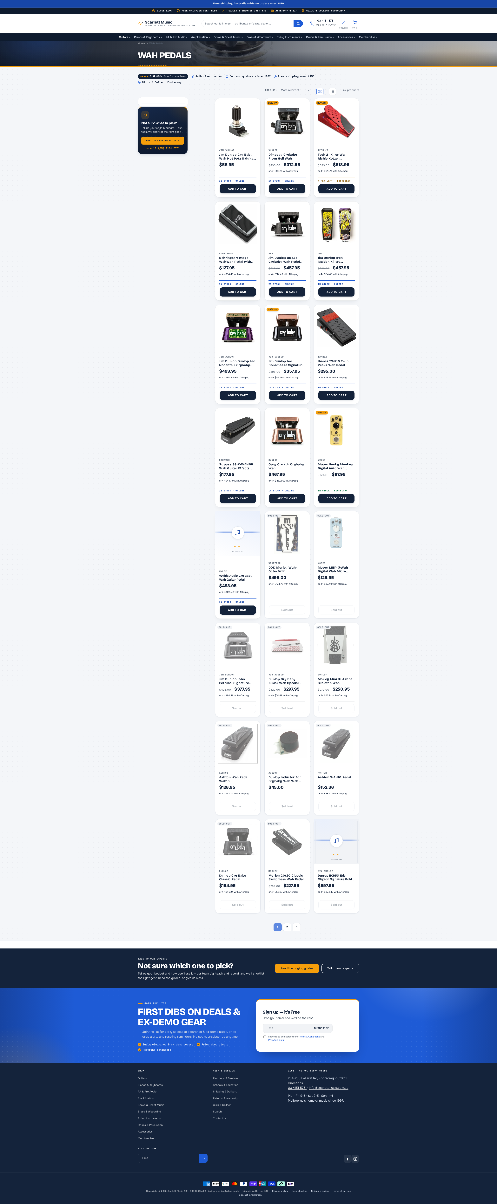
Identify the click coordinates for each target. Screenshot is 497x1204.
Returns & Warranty (225, 1098)
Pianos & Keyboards (150, 1085)
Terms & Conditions (309, 1036)
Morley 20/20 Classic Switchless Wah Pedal (286, 877)
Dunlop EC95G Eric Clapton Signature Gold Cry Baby (335, 877)
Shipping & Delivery (225, 1091)
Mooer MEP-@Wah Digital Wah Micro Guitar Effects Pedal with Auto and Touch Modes (334, 569)
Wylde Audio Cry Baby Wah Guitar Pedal (235, 577)
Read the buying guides (297, 968)
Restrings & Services (225, 1078)
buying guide (162, 140)
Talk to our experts (340, 968)
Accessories (145, 1131)
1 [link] (277, 927)
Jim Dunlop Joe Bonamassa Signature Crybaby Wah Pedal (286, 363)
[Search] (298, 23)
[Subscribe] (203, 1158)
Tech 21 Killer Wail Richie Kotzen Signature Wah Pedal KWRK (334, 156)
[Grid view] (319, 91)
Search (217, 1111)
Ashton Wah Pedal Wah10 (233, 779)
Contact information (250, 1195)
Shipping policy (320, 1191)
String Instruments (149, 1118)
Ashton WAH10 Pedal (334, 777)
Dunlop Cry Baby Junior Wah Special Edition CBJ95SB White (286, 681)
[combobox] (248, 23)
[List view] (332, 91)
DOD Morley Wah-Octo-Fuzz (282, 569)
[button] (125, 37)
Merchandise (146, 1138)
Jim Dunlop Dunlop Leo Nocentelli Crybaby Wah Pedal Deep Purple (237, 363)
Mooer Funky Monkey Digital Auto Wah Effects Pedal (335, 466)
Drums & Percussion (150, 1124)
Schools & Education (225, 1085)
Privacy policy (280, 1191)
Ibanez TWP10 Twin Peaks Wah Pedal (333, 363)
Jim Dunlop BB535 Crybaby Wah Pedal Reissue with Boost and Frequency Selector (284, 259)
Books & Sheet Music (151, 1105)
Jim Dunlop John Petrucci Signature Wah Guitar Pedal (234, 681)
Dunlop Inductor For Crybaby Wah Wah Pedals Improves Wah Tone (285, 779)
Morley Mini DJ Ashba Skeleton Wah (335, 681)
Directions (295, 1083)
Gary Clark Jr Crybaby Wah (286, 466)
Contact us (220, 1118)
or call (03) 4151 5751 (163, 148)
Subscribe (321, 1028)
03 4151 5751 (297, 1088)
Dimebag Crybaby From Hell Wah (282, 156)
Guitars (142, 1078)
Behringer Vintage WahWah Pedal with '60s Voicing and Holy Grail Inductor (236, 259)
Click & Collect (222, 1105)
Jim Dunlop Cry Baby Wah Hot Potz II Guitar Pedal (237, 156)
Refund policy (299, 1191)
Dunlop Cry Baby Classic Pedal (232, 877)
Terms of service (342, 1191)
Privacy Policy (276, 1040)
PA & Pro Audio (147, 1091)
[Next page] (297, 927)
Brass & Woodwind (149, 1111)
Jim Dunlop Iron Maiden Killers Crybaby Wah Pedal (333, 259)
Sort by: (271, 90)
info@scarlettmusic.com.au (328, 1088)
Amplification (146, 1098)
